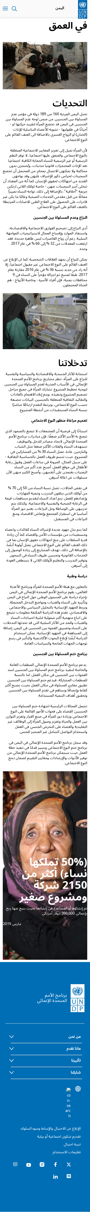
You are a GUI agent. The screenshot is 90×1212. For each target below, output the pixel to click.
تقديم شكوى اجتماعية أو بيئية (59, 1136)
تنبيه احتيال (72, 1144)
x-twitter (68, 1164)
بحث (14, 9)
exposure (15, 1164)
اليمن (59, 8)
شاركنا (76, 1072)
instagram (42, 1164)
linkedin (55, 1176)
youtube (28, 1164)
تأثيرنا (76, 1060)
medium (68, 1176)
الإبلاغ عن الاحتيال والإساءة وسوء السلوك (51, 1128)
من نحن (74, 1037)
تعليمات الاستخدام (67, 1152)
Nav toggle (5, 9)
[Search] (68, 1103)
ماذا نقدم (73, 1048)
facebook (55, 1164)
